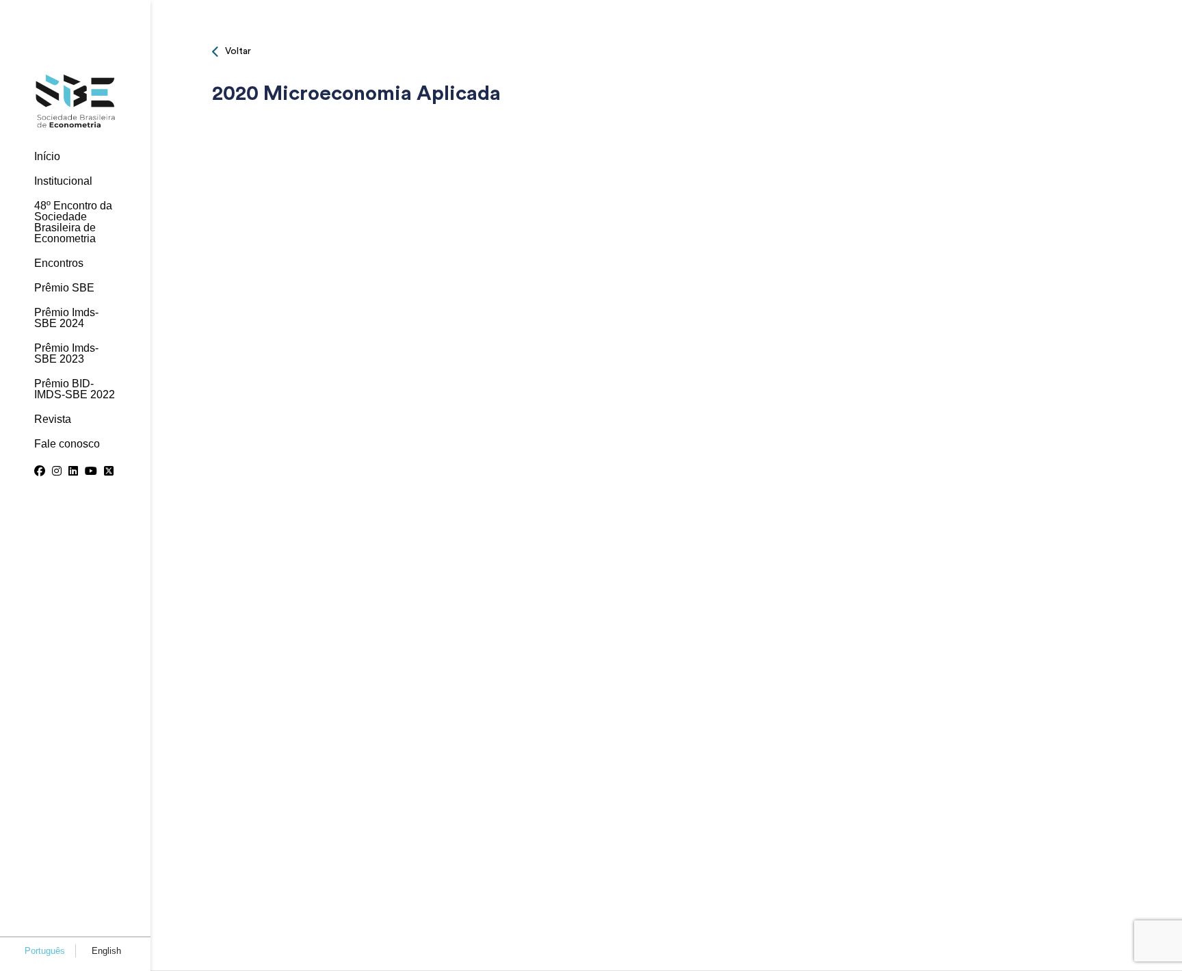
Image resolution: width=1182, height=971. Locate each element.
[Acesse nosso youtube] (91, 471)
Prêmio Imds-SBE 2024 (66, 318)
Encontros (58, 263)
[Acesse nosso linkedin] (73, 471)
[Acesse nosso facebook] (39, 471)
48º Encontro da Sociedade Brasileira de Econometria (73, 222)
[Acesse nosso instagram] (57, 471)
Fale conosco (67, 444)
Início (47, 156)
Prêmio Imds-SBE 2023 (66, 354)
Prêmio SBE (64, 288)
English (106, 951)
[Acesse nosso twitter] (109, 471)
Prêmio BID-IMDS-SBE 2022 (74, 389)
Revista (52, 419)
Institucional (63, 181)
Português (45, 951)
